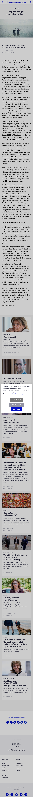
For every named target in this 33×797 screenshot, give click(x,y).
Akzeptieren (16, 409)
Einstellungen (16, 404)
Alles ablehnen (16, 400)
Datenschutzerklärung (17, 394)
